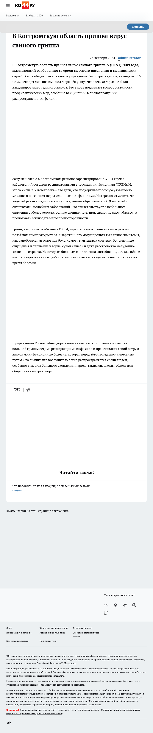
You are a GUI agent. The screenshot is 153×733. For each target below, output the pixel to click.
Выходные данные (82, 628)
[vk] (17, 389)
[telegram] (29, 389)
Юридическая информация (54, 628)
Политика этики (48, 640)
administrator (129, 58)
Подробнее (70, 663)
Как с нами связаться (17, 640)
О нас (9, 628)
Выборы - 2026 (34, 15)
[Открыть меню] (7, 5)
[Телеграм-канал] (124, 605)
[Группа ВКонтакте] (106, 605)
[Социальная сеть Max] (106, 612)
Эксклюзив (12, 15)
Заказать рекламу (60, 15)
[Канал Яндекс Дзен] (134, 605)
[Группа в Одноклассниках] (115, 605)
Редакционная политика (52, 632)
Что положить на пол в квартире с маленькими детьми (51, 488)
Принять (138, 26)
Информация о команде (19, 632)
